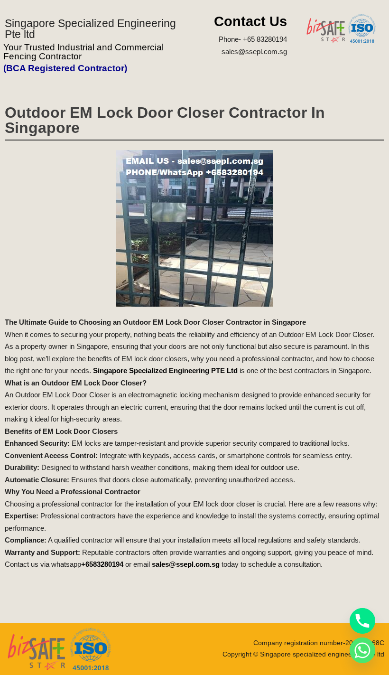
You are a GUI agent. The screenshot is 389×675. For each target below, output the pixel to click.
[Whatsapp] (362, 650)
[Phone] (362, 621)
